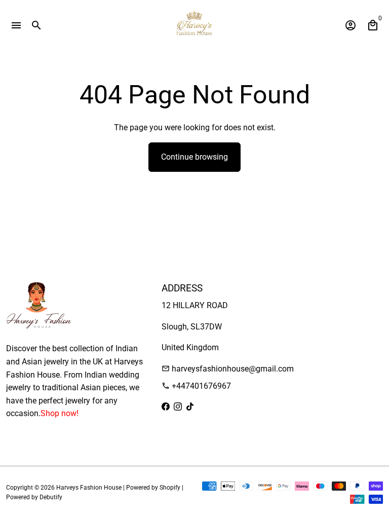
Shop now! (60, 413)
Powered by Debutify (34, 497)
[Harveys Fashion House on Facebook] (166, 407)
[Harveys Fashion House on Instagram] (178, 407)
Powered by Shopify (153, 487)
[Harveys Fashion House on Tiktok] (190, 407)
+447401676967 (196, 386)
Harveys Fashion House (89, 487)
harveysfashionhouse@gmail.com (228, 369)
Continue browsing (194, 157)
